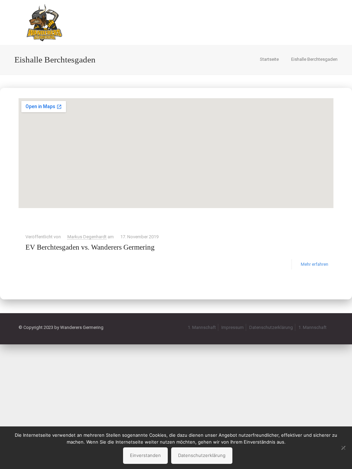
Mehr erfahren (314, 264)
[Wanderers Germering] (44, 22)
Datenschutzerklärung (271, 327)
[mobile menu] (322, 22)
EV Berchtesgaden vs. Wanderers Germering (90, 247)
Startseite (269, 59)
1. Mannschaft (202, 327)
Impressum (232, 327)
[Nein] (343, 447)
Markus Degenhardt (87, 236)
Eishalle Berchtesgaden (314, 59)
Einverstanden (145, 455)
